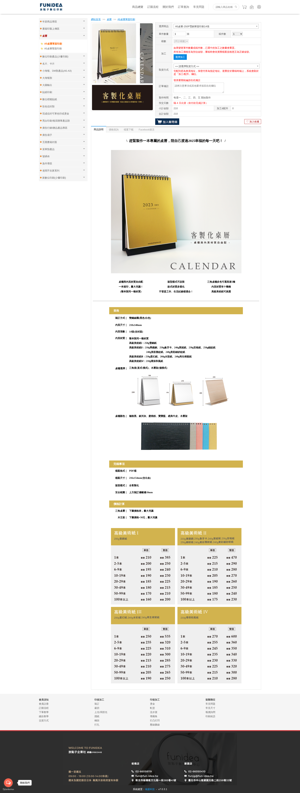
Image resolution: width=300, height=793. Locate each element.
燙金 (152, 703)
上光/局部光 (100, 712)
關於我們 (168, 6)
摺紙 (96, 716)
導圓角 (153, 716)
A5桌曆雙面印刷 (53, 48)
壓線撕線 (155, 724)
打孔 (96, 724)
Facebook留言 (147, 129)
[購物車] (244, 7)
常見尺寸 (210, 708)
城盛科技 (150, 789)
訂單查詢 (183, 6)
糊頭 (96, 720)
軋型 (152, 708)
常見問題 (198, 6)
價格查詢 (114, 129)
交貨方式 (44, 720)
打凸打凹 (155, 720)
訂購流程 (153, 6)
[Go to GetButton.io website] (8, 789)
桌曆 (109, 19)
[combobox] (216, 26)
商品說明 (98, 129)
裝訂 (96, 703)
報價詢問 (210, 712)
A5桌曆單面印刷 (53, 43)
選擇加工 (180, 57)
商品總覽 (137, 6)
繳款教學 (44, 716)
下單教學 (44, 712)
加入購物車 (167, 121)
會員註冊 (44, 703)
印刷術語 (210, 716)
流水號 (153, 712)
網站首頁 (96, 19)
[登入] (259, 7)
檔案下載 (129, 129)
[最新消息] (252, 7)
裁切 (96, 708)
